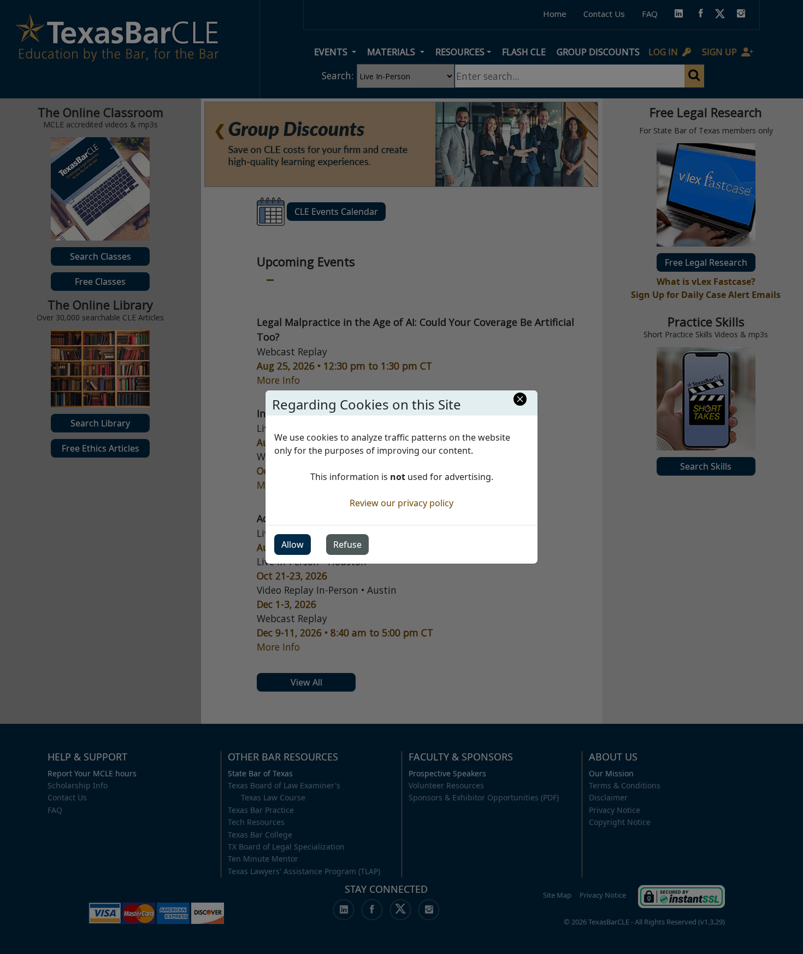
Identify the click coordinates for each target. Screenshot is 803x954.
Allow (292, 545)
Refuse (347, 545)
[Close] (520, 399)
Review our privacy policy (401, 503)
